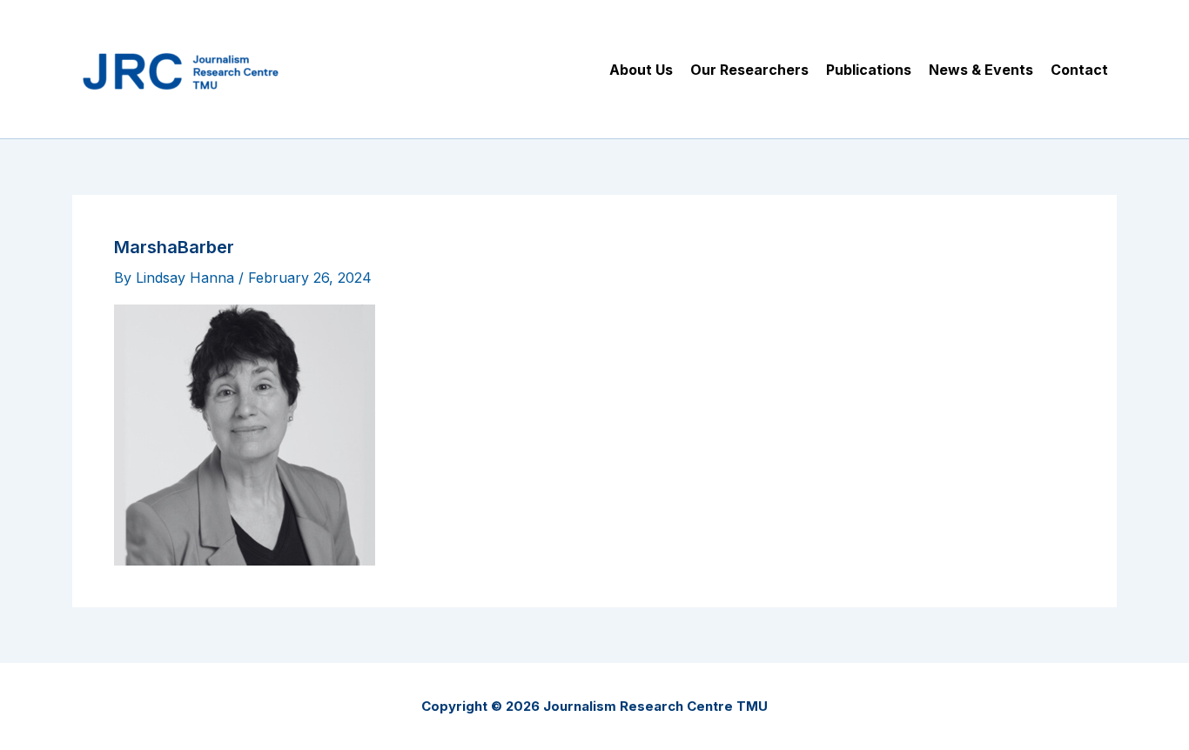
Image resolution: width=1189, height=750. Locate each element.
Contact (1079, 69)
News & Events (981, 69)
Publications (868, 69)
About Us (641, 69)
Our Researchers (749, 69)
